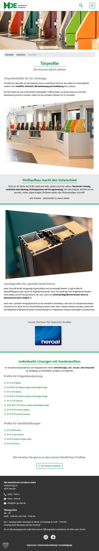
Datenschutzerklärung (47, 545)
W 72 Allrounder (14, 430)
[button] (81, 5)
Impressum (31, 545)
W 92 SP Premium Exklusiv (18, 414)
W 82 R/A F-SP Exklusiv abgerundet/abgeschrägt (28, 405)
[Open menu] (92, 5)
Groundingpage (65, 545)
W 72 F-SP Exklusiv (15, 400)
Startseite (9, 55)
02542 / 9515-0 (13, 494)
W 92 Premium (13, 443)
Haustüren (20, 55)
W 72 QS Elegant (14, 383)
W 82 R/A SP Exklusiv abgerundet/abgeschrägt (27, 396)
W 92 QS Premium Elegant (18, 409)
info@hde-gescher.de (16, 503)
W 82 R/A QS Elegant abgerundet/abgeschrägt (27, 387)
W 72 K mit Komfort (15, 434)
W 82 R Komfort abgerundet (19, 439)
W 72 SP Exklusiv (14, 391)
